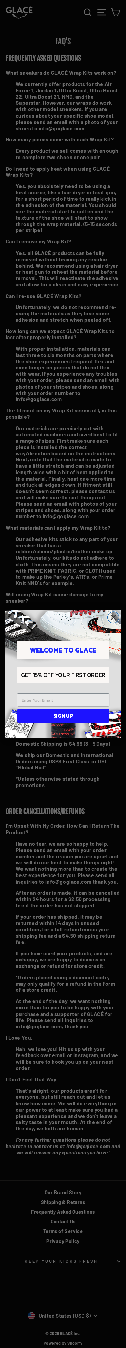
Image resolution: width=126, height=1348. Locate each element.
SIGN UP (63, 716)
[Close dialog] (113, 617)
